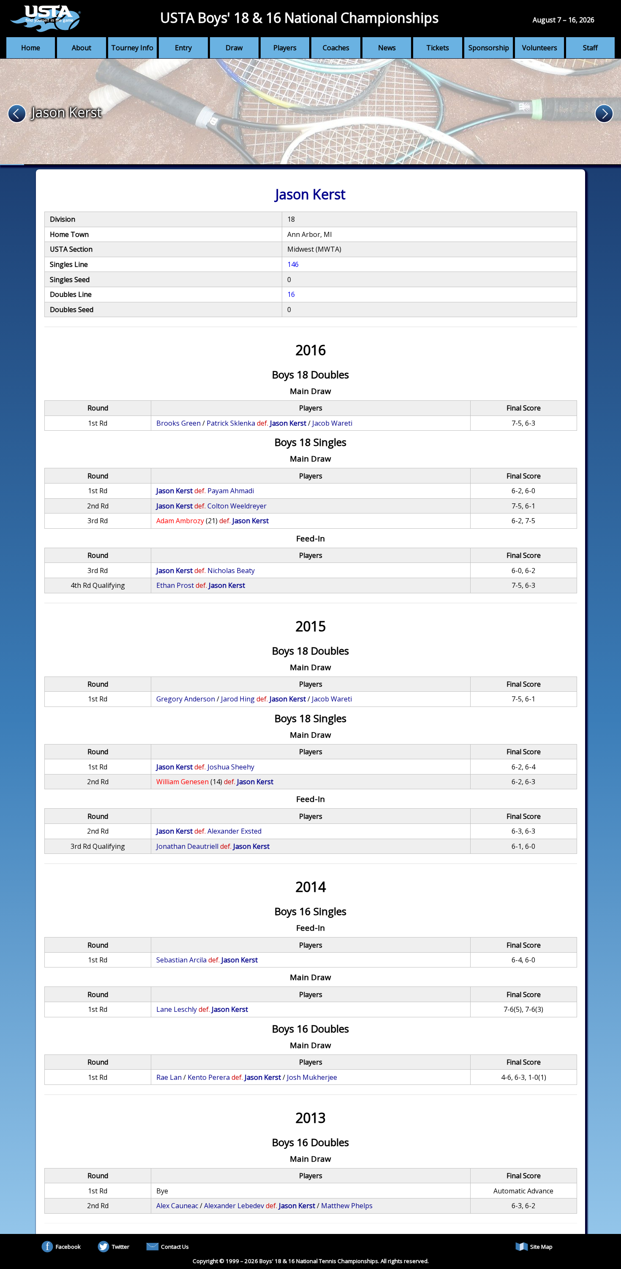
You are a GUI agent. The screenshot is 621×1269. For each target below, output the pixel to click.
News (387, 47)
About (81, 47)
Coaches (336, 47)
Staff (590, 47)
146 (293, 264)
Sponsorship (488, 47)
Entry (183, 47)
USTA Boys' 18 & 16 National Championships (299, 17)
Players (285, 47)
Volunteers (539, 47)
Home (30, 47)
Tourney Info (132, 47)
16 (291, 294)
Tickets (437, 47)
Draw (234, 47)
